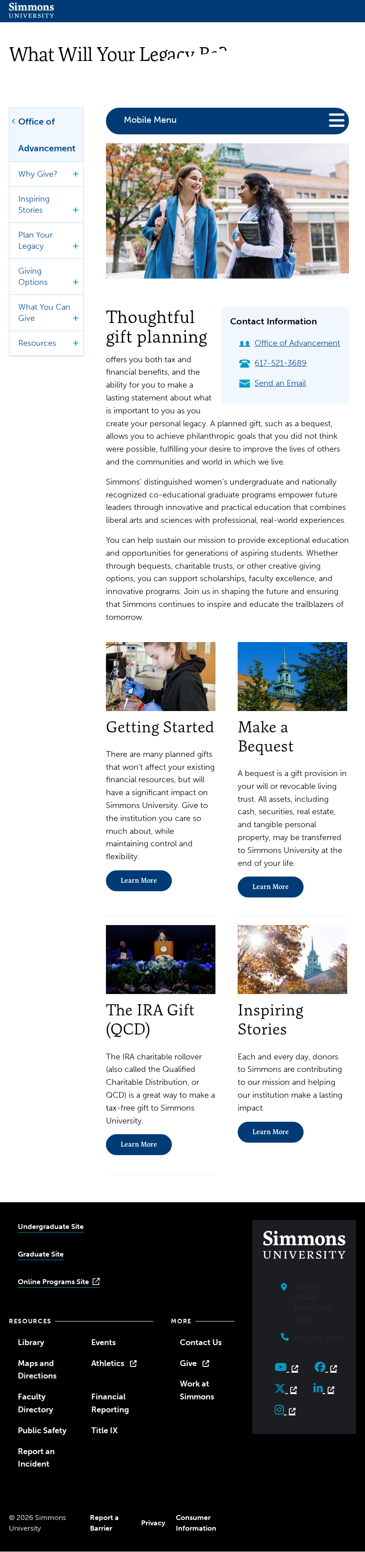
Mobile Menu (150, 119)
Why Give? (37, 174)
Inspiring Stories (33, 204)
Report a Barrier (104, 1522)
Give (188, 1363)
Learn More (139, 880)
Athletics (107, 1363)
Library (31, 1342)
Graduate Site (41, 1254)
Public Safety (42, 1430)
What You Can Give (44, 312)
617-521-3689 (281, 363)
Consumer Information (196, 1522)
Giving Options (33, 276)
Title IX (104, 1430)
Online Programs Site (53, 1281)
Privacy (153, 1523)
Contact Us (201, 1342)
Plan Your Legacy (35, 240)
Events (103, 1342)
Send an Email (280, 383)
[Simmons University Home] (31, 15)
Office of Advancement (47, 135)
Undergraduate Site (51, 1226)
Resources (37, 343)
